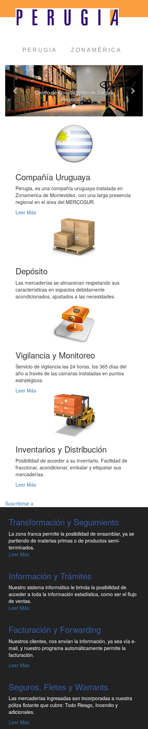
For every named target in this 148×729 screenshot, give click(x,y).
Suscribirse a (19, 503)
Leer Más (25, 212)
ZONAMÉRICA (96, 50)
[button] (15, 90)
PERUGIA (39, 50)
